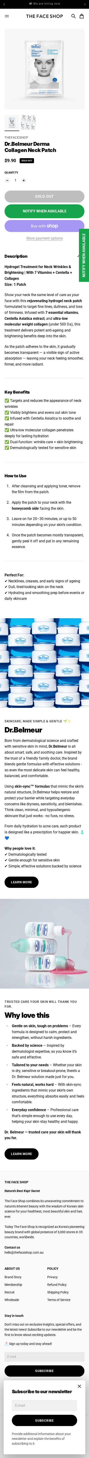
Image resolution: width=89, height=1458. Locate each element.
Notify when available (44, 211)
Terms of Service (58, 1300)
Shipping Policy (58, 1292)
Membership (13, 1284)
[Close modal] (79, 1386)
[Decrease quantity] (7, 180)
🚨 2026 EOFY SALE (44, 4)
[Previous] (14, 4)
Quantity (11, 172)
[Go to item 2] (28, 122)
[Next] (85, 4)
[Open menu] (7, 16)
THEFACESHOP (16, 137)
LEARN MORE (21, 882)
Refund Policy (57, 1284)
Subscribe (44, 1420)
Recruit (10, 1292)
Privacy (52, 1277)
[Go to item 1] (12, 122)
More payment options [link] (44, 238)
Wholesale (12, 1300)
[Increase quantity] (23, 180)
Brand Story (13, 1277)
